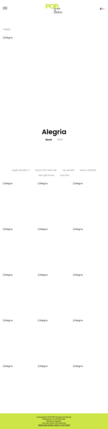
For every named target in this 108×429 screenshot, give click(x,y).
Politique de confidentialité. (54, 419)
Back (7, 29)
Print (60, 139)
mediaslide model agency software (54, 425)
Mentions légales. (54, 421)
